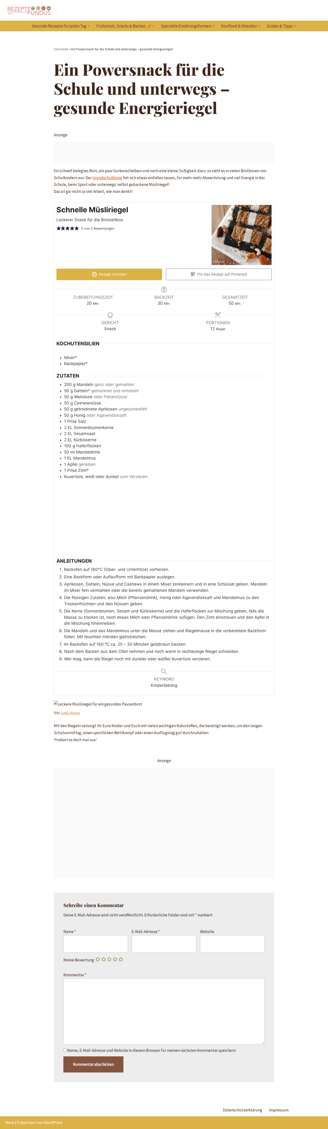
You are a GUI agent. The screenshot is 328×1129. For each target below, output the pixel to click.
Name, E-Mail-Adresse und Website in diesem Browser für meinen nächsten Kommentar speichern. (151, 1050)
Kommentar (74, 975)
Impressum (279, 1110)
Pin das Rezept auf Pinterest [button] (221, 274)
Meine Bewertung (78, 960)
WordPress (53, 1122)
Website (207, 931)
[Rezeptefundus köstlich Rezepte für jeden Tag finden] (29, 10)
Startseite (61, 49)
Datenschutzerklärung (242, 1110)
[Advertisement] (164, 153)
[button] (89, 26)
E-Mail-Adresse (146, 931)
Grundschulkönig (107, 177)
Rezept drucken (112, 274)
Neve (9, 1122)
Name (69, 931)
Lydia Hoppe (70, 713)
